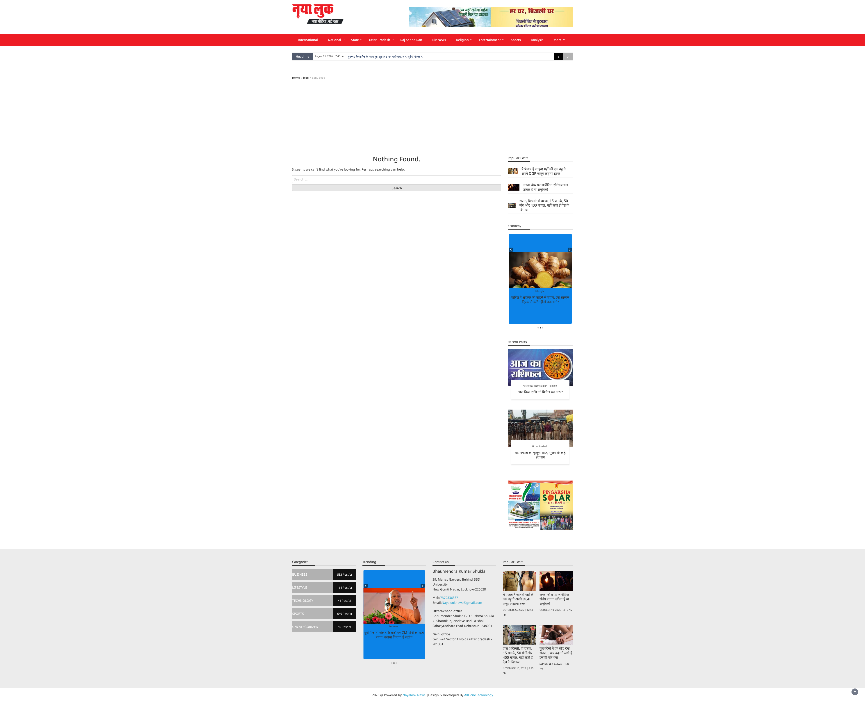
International (308, 40)
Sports (516, 40)
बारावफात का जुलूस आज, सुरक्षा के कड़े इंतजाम (540, 455)
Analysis (537, 40)
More (557, 40)
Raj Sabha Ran (411, 40)
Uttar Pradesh (379, 40)
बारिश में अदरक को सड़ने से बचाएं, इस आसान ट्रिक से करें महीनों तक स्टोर (540, 299)
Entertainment (490, 40)
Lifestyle (539, 291)
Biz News (439, 40)
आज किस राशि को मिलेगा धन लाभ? (540, 392)
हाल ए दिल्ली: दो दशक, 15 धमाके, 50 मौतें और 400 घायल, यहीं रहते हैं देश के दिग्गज (544, 205)
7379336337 (449, 597)
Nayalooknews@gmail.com (462, 602)
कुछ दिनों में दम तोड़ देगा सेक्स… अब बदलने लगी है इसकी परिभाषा (555, 653)
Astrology (528, 385)
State (355, 40)
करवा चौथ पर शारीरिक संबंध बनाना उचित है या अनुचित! (545, 187)
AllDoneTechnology (478, 695)
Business (393, 626)
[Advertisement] (432, 117)
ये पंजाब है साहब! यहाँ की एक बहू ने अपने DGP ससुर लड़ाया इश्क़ (543, 171)
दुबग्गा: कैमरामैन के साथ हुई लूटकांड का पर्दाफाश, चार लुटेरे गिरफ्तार (385, 57)
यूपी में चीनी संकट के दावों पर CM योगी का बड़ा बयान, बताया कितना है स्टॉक (394, 635)
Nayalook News (414, 695)
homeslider (540, 385)
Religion (462, 40)
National (334, 40)
